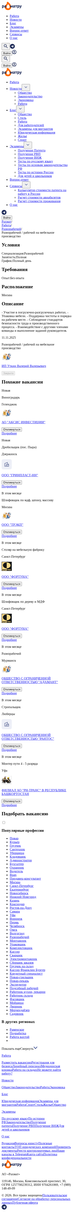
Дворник (16, 1006)
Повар (14, 838)
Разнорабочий (11, 229)
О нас (14, 38)
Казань (14, 900)
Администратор (21, 860)
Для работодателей (31, 125)
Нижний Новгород (23, 897)
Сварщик (16, 955)
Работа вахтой (19, 1037)
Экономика (25, 100)
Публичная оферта (25, 1202)
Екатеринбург (19, 889)
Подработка (18, 1033)
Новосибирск (19, 893)
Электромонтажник (23, 959)
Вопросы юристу (26, 1143)
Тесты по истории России (36, 172)
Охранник (17, 867)
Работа (14, 16)
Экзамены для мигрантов (35, 129)
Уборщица (17, 853)
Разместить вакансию (16, 1062)
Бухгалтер (17, 864)
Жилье (22, 136)
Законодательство (30, 96)
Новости (16, 19)
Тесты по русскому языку (35, 161)
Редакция (8, 1143)
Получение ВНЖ (30, 157)
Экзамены (17, 27)
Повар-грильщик (21, 977)
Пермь (14, 922)
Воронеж (16, 918)
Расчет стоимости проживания (39, 201)
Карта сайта (35, 1154)
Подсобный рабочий (24, 988)
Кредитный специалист (26, 973)
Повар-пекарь (19, 981)
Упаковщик (18, 944)
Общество (25, 92)
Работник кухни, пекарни (27, 992)
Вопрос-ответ (19, 30)
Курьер (14, 842)
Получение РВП (29, 154)
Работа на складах (24, 1070)
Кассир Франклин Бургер (27, 970)
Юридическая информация (36, 132)
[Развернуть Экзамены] (28, 145)
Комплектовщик (21, 948)
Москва (15, 882)
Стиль (22, 118)
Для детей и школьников (35, 176)
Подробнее (9, 433)
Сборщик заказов (22, 962)
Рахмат (6, 221)
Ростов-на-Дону (21, 908)
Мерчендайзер (20, 1010)
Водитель (16, 871)
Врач (13, 875)
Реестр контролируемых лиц (37, 1150)
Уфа (12, 915)
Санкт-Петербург (22, 886)
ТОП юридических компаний (35, 1147)
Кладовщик (18, 856)
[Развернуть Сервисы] (26, 184)
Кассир (15, 951)
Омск (13, 929)
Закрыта (8, 373)
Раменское (17, 1029)
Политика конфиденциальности (29, 1156)
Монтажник (18, 940)
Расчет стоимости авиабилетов (39, 197)
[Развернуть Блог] (20, 109)
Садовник (17, 1013)
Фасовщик (17, 999)
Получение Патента (31, 150)
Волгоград (17, 933)
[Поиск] (6, 46)
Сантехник (17, 849)
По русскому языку (15, 1118)
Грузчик (15, 845)
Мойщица (17, 1003)
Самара (15, 911)
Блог (13, 23)
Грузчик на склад (21, 966)
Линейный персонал (26, 1066)
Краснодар (17, 904)
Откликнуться (11, 429)
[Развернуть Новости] (26, 87)
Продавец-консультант (25, 878)
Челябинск (17, 926)
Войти (7, 53)
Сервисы (16, 34)
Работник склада (21, 995)
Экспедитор (18, 984)
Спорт (22, 140)
